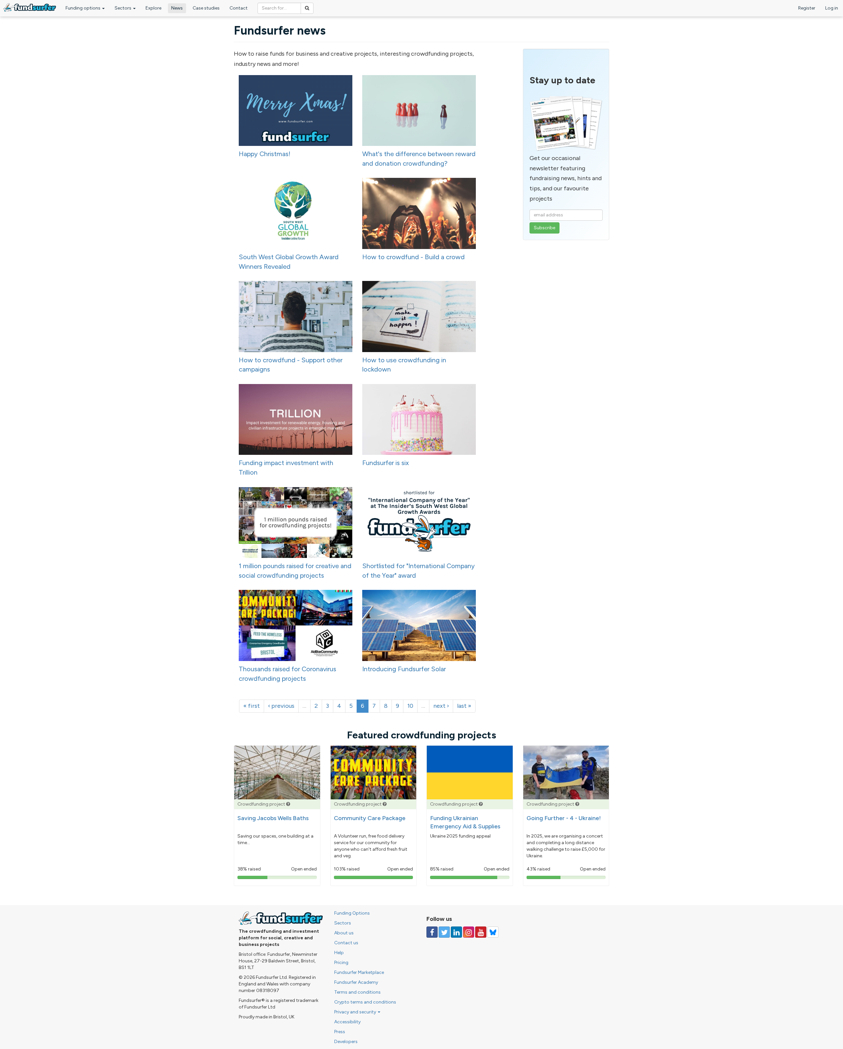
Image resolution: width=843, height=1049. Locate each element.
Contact (239, 8)
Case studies (206, 8)
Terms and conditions (357, 992)
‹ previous (281, 705)
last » (464, 705)
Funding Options (352, 913)
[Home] (29, 7)
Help (339, 952)
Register (806, 8)
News (177, 8)
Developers (346, 1041)
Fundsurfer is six (385, 463)
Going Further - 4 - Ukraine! (564, 818)
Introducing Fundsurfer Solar (404, 669)
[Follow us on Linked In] (456, 932)
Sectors (123, 8)
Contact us (346, 943)
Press (339, 1032)
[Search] (307, 8)
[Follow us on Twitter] (444, 932)
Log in (831, 8)
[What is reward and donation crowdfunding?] (288, 804)
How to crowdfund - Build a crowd (413, 257)
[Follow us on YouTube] (480, 932)
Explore (153, 8)
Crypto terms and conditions (365, 1002)
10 (410, 705)
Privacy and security (355, 1012)
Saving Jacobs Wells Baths (273, 818)
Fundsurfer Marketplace (359, 972)
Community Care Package (369, 818)
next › (441, 705)
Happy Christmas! (264, 154)
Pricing (341, 962)
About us (344, 933)
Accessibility (347, 1022)
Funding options (83, 8)
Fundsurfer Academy (356, 982)
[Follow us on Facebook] (432, 932)
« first (251, 705)
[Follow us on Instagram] (468, 932)
